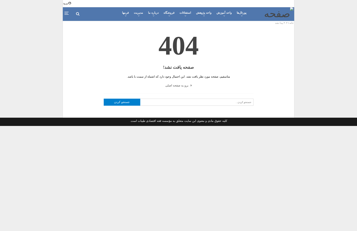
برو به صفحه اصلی (177, 85)
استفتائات (185, 12)
